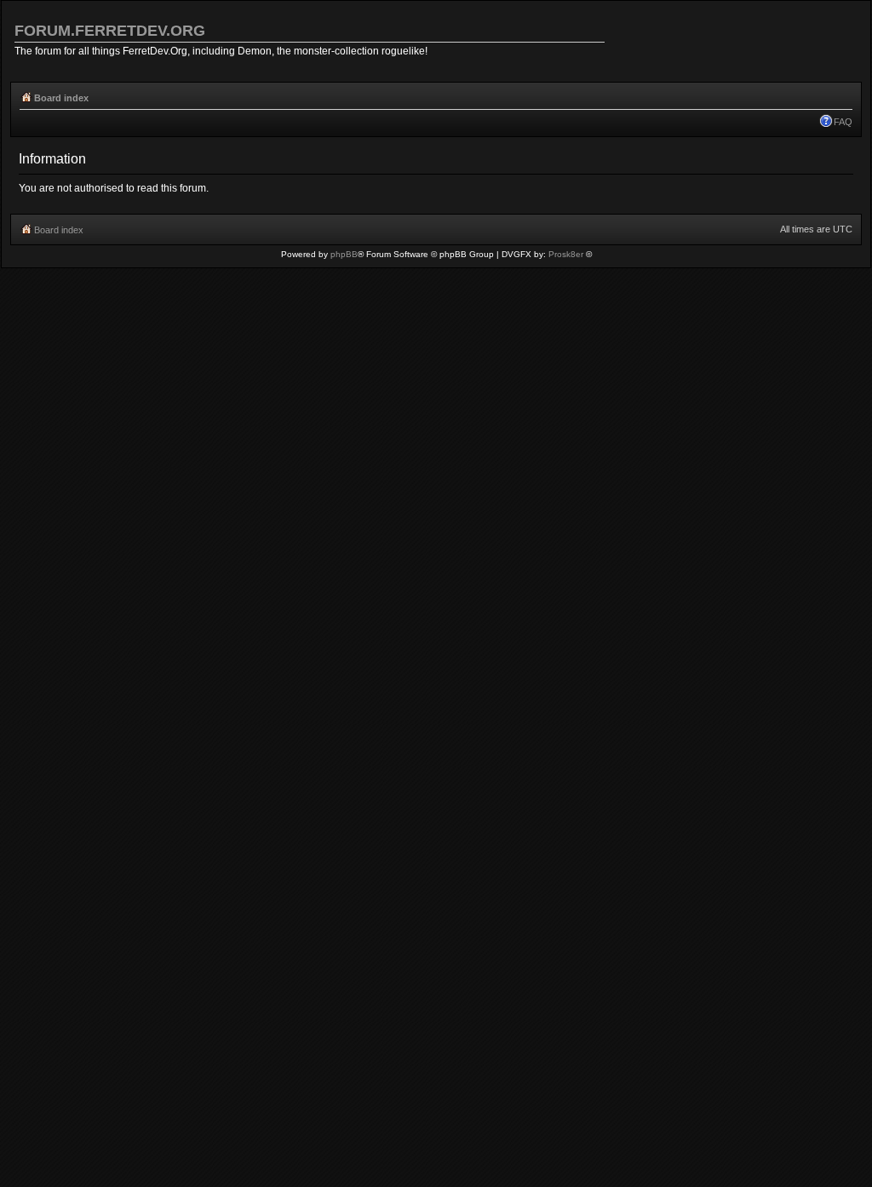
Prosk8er (565, 254)
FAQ (843, 122)
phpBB (344, 254)
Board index (61, 98)
